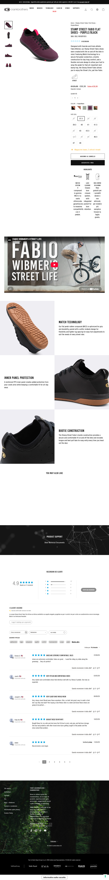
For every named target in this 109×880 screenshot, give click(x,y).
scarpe (62, 642)
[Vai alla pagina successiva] (70, 762)
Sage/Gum (84, 108)
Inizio (72, 23)
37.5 (81, 118)
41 (88, 125)
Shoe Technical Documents (54, 542)
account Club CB (84, 2)
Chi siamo (7, 788)
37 (74, 118)
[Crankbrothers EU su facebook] (31, 830)
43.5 (87, 131)
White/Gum (79, 108)
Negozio (39, 8)
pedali (68, 642)
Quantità (74, 94)
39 (95, 118)
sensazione (29, 642)
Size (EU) (73, 114)
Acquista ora (88, 162)
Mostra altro (75, 642)
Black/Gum (73, 108)
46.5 (95, 137)
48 (80, 143)
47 (74, 143)
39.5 (74, 125)
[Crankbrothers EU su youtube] (45, 830)
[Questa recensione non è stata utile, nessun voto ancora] (97, 668)
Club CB (59, 8)
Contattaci (7, 792)
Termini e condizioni (10, 806)
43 (80, 131)
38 (88, 118)
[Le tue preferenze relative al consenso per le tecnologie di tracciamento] (105, 876)
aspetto (37, 642)
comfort (44, 642)
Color (77, 103)
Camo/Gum (95, 108)
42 (74, 131)
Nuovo (32, 8)
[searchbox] (16, 632)
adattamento (13, 642)
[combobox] (38, 632)
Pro (5, 799)
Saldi (54, 11)
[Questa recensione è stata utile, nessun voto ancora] (94, 668)
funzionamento (53, 642)
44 (95, 131)
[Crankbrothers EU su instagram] (36, 830)
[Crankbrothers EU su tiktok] (40, 830)
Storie (67, 8)
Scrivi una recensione (88, 590)
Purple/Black (90, 108)
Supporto (76, 8)
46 (88, 137)
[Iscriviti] (50, 823)
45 (82, 137)
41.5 (95, 125)
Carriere (6, 795)
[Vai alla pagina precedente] (39, 762)
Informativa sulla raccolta (54, 877)
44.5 (74, 137)
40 (82, 125)
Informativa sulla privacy (12, 809)
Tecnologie (49, 8)
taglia (21, 642)
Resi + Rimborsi (9, 802)
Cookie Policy (8, 813)
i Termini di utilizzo (39, 813)
